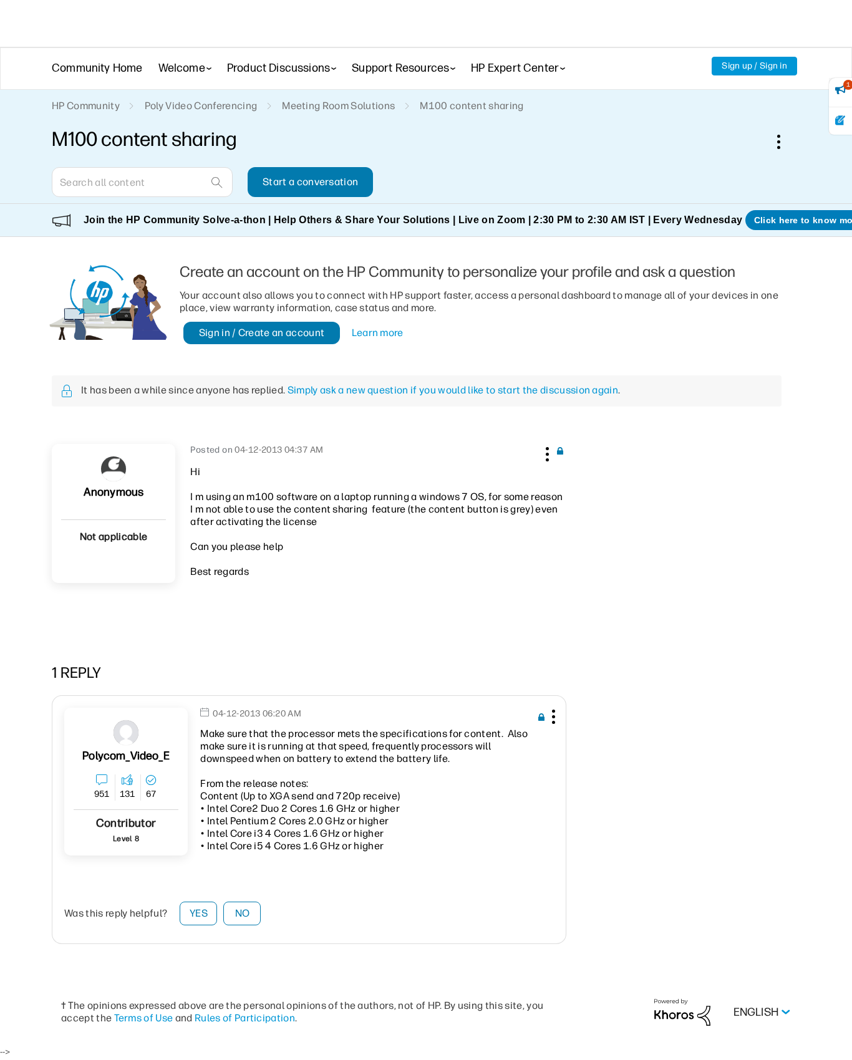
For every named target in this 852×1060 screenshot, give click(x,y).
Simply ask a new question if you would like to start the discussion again (453, 390)
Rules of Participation (245, 1018)
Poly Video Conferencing (201, 106)
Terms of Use (143, 1018)
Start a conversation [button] (310, 182)
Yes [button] (199, 913)
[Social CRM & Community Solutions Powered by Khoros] (682, 1011)
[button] (545, 452)
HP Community (86, 106)
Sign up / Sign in (754, 65)
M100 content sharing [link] (471, 106)
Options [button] (785, 141)
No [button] (242, 913)
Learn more (378, 333)
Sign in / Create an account (262, 333)
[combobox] (142, 182)
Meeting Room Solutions (338, 106)
